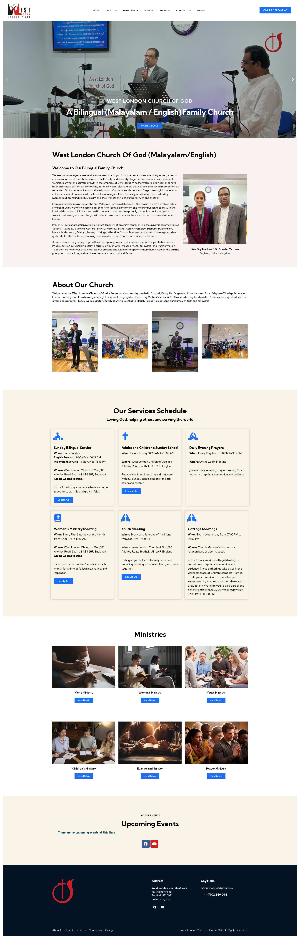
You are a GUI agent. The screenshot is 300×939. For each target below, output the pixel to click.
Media (163, 10)
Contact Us (183, 10)
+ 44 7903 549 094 (214, 895)
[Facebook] (155, 907)
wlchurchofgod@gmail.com (217, 887)
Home (96, 10)
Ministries (129, 10)
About (110, 10)
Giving (201, 10)
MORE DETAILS (149, 125)
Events (149, 10)
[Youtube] (154, 844)
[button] (141, 135)
